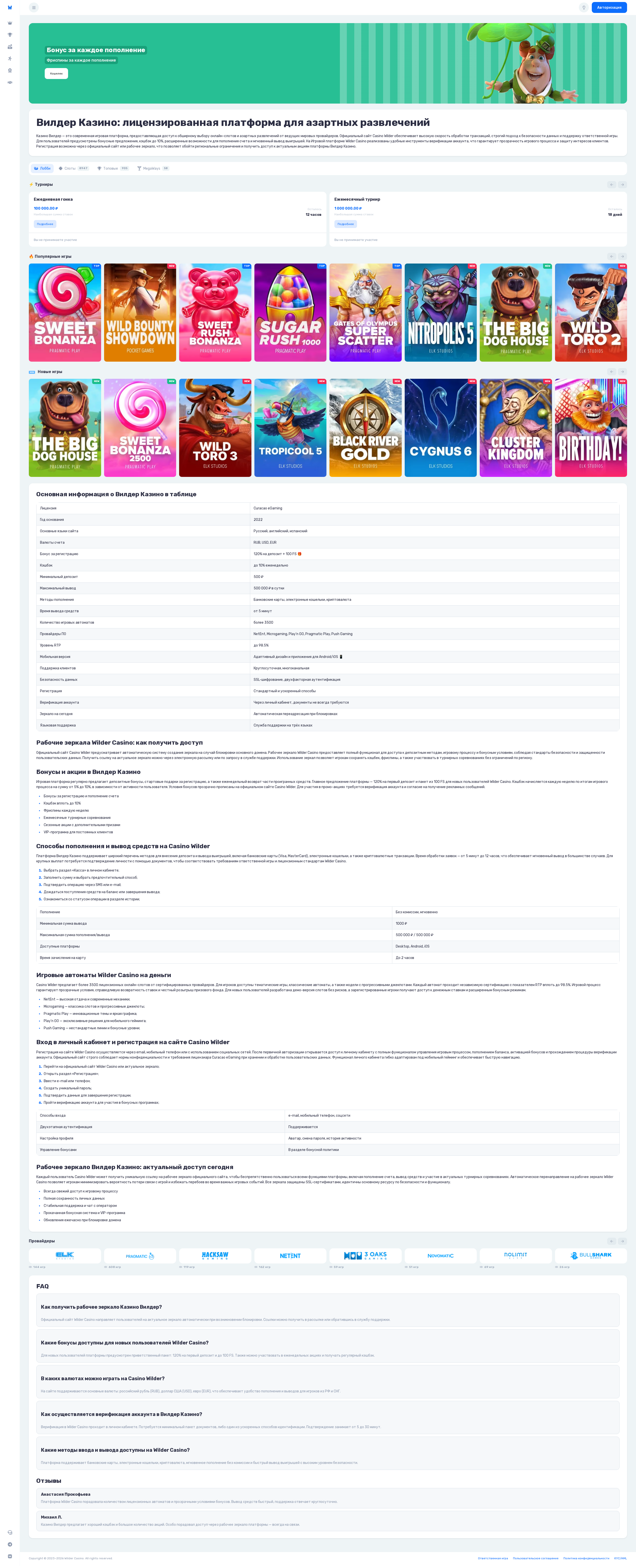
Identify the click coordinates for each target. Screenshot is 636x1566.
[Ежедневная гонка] (10, 70)
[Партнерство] (10, 82)
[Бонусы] (10, 46)
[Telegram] (10, 1544)
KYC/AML (620, 1558)
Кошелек (56, 73)
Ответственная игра (493, 1558)
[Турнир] (10, 34)
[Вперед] (622, 184)
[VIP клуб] (10, 23)
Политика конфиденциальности (586, 1558)
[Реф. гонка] (10, 58)
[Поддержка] (10, 1532)
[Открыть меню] (34, 7)
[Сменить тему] (584, 7)
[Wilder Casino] (10, 7)
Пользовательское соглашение (535, 1558)
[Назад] (611, 184)
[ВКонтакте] (10, 1556)
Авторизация (609, 7)
